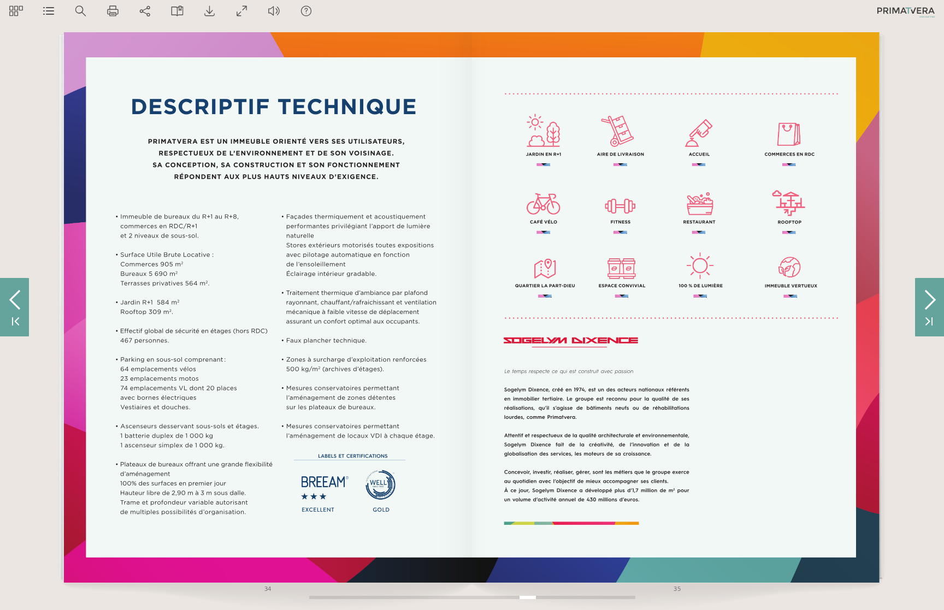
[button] (16, 10)
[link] (571, 341)
